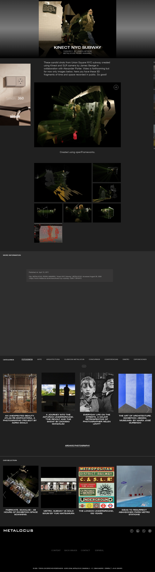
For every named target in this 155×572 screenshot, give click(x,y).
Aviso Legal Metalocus (72, 568)
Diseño (126, 359)
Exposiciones (140, 359)
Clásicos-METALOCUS (74, 359)
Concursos (94, 359)
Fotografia (27, 359)
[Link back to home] (18, 530)
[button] (7, 409)
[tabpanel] (77, 409)
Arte (39, 359)
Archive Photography (77, 446)
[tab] (27, 360)
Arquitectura (53, 359)
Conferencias (111, 359)
